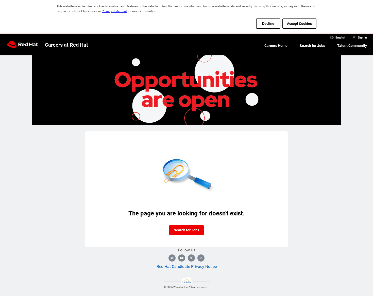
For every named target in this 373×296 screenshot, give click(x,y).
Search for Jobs (312, 46)
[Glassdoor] (172, 258)
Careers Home (275, 46)
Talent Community (352, 46)
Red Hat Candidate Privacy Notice (187, 266)
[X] (191, 258)
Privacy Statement (114, 11)
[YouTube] (181, 258)
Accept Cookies (299, 24)
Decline (268, 24)
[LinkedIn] (201, 258)
